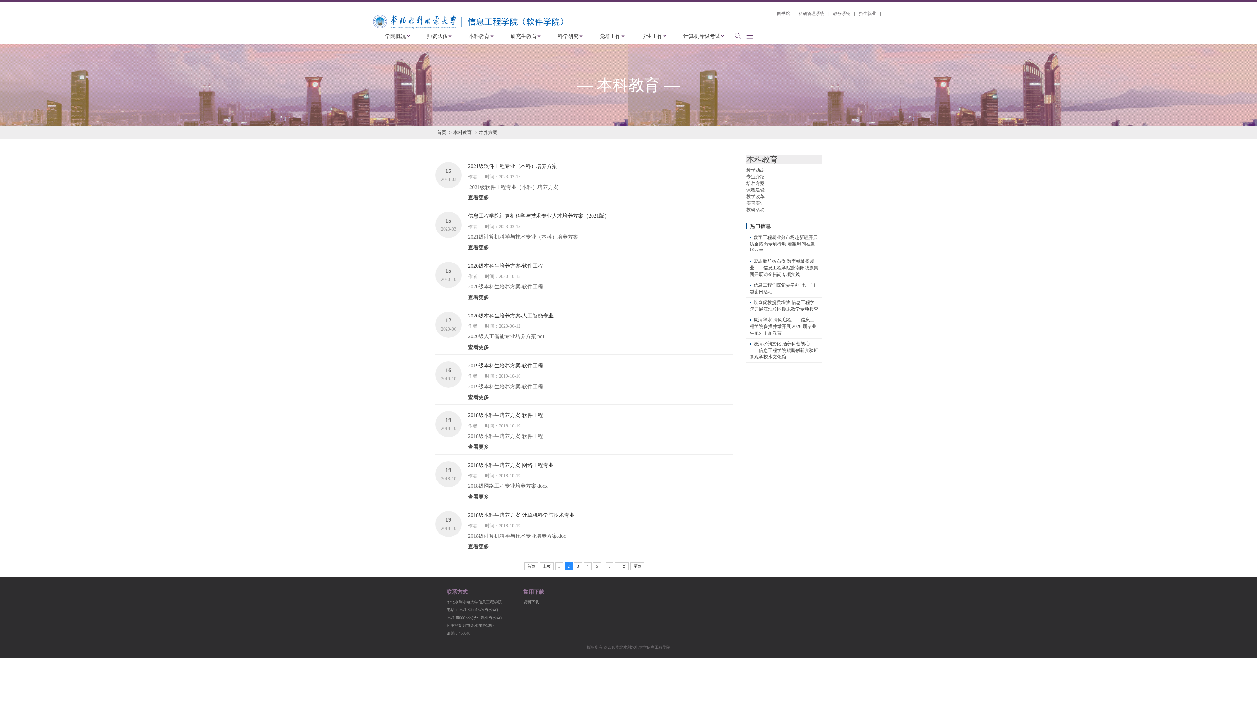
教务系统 (841, 13)
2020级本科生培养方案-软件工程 (505, 266)
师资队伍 (437, 36)
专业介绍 (755, 176)
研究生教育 (524, 36)
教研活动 (755, 209)
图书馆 (783, 13)
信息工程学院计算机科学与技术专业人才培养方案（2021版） (539, 216)
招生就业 (867, 13)
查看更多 (478, 197)
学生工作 (652, 36)
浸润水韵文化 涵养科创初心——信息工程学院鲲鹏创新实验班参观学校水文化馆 (784, 350)
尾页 (637, 566)
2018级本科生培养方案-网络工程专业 (511, 465)
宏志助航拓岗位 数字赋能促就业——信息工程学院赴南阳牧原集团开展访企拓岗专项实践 (784, 268)
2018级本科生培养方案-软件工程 (505, 415)
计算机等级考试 (701, 36)
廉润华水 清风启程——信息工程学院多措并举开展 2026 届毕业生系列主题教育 (783, 326)
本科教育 (479, 36)
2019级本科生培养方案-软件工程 (505, 365)
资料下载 (531, 602)
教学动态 (755, 170)
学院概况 (395, 36)
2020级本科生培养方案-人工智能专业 (511, 315)
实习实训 (755, 203)
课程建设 (755, 190)
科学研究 (568, 36)
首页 (441, 132)
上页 (547, 566)
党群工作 (610, 36)
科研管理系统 (811, 13)
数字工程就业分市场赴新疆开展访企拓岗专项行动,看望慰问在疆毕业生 (784, 244)
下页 (622, 566)
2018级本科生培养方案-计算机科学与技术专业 (521, 515)
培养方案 (488, 132)
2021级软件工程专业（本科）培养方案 (512, 166)
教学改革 (755, 196)
